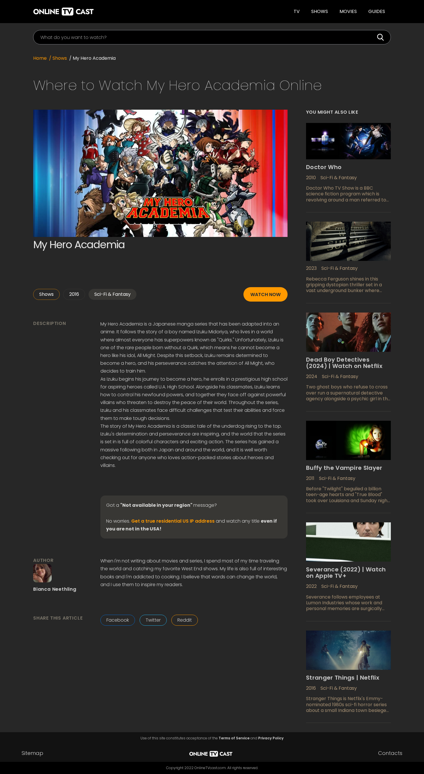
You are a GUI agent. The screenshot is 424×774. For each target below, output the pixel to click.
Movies (348, 11)
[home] (112, 11)
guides (376, 11)
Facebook (117, 620)
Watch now (265, 294)
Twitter (153, 620)
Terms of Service (234, 738)
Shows (319, 11)
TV (297, 11)
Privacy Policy (271, 738)
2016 (74, 294)
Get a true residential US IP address (173, 521)
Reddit (184, 620)
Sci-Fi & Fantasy (112, 294)
